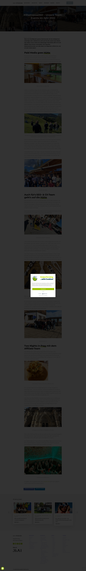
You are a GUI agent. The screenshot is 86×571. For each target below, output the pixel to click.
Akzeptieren (43, 289)
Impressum (40, 295)
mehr (43, 291)
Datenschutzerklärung (44, 295)
